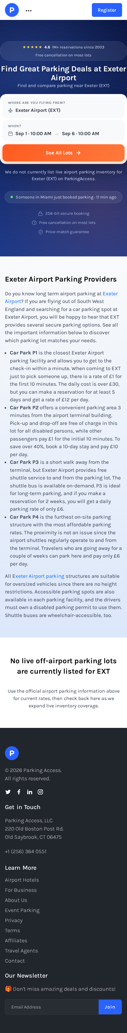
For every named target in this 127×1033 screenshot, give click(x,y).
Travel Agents (21, 950)
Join (110, 1007)
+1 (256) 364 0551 (26, 851)
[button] (28, 10)
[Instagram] (40, 792)
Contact (15, 960)
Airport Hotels (22, 879)
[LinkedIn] (30, 792)
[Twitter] (8, 792)
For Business (21, 890)
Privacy (14, 920)
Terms (12, 930)
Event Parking (22, 910)
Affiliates (16, 940)
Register (107, 10)
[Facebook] (19, 792)
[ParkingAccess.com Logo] (12, 10)
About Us (16, 900)
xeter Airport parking (39, 576)
